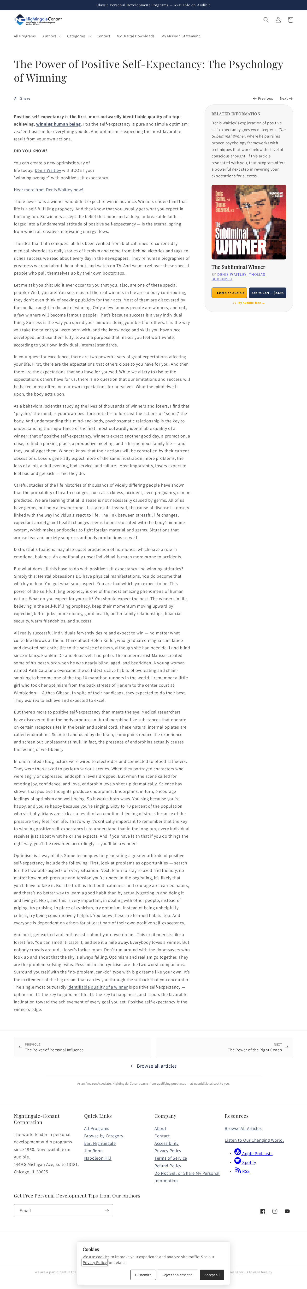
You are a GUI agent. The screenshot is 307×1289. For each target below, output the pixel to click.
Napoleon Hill (98, 1158)
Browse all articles (157, 1066)
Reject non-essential (178, 1274)
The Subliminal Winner (239, 267)
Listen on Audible (230, 293)
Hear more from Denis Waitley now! (48, 189)
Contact (162, 1136)
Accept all (212, 1274)
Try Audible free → (251, 303)
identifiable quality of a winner (97, 987)
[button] (51, 36)
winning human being (58, 124)
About (160, 1128)
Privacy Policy (167, 1150)
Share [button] (25, 98)
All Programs (96, 1128)
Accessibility (166, 1143)
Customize (143, 1274)
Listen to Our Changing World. (254, 1140)
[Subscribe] (107, 1210)
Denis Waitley (48, 170)
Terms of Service (170, 1158)
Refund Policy (167, 1165)
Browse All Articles (243, 1128)
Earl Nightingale (100, 1143)
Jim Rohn (93, 1150)
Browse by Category (103, 1136)
